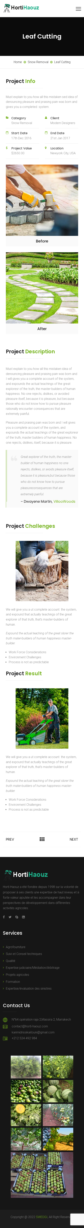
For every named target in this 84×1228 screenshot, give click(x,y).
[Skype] (16, 917)
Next (74, 839)
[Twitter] (10, 917)
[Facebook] (5, 917)
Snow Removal (21, 123)
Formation (13, 982)
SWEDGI (41, 1217)
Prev (10, 839)
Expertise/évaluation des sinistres (29, 988)
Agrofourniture (15, 947)
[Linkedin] (22, 917)
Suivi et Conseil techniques (24, 954)
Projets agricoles (17, 975)
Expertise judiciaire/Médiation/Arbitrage (33, 968)
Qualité (10, 961)
